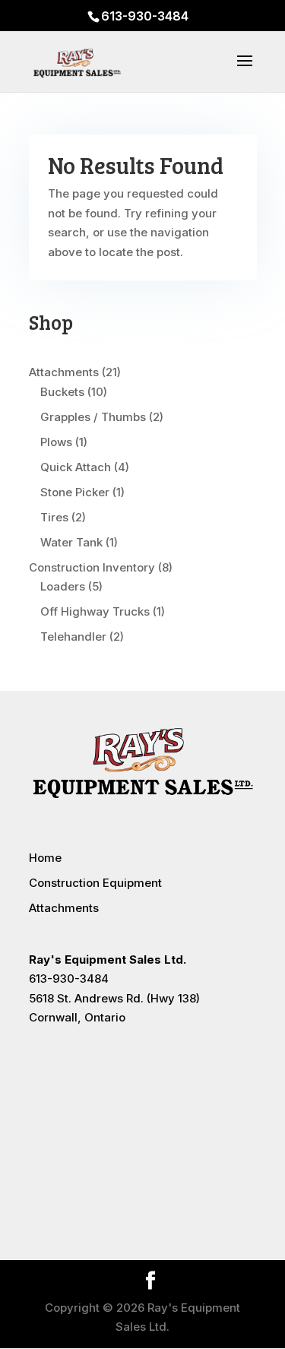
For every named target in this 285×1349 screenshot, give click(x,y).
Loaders (62, 586)
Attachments (64, 372)
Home (45, 857)
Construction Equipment (95, 883)
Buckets (62, 392)
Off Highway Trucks (95, 611)
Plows (56, 442)
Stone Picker (74, 492)
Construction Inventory (92, 567)
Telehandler (73, 636)
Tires (54, 517)
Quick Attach (75, 467)
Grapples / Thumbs (93, 417)
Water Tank (71, 542)
